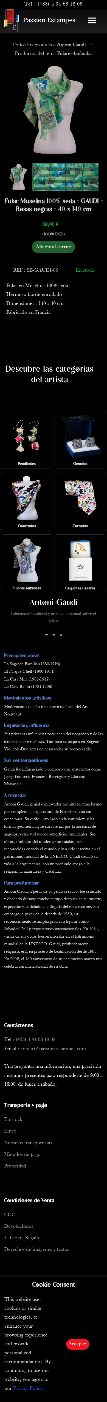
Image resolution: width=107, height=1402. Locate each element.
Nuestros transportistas (28, 1143)
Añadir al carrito (53, 247)
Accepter (77, 1344)
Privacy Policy (28, 1388)
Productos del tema (53, 53)
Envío (10, 1131)
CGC (9, 1215)
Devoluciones (18, 1226)
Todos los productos (49, 45)
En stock (13, 1119)
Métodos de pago (22, 1154)
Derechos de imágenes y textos (36, 1249)
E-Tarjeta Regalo (21, 1238)
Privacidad (15, 1166)
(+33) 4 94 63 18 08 (60, 4)
